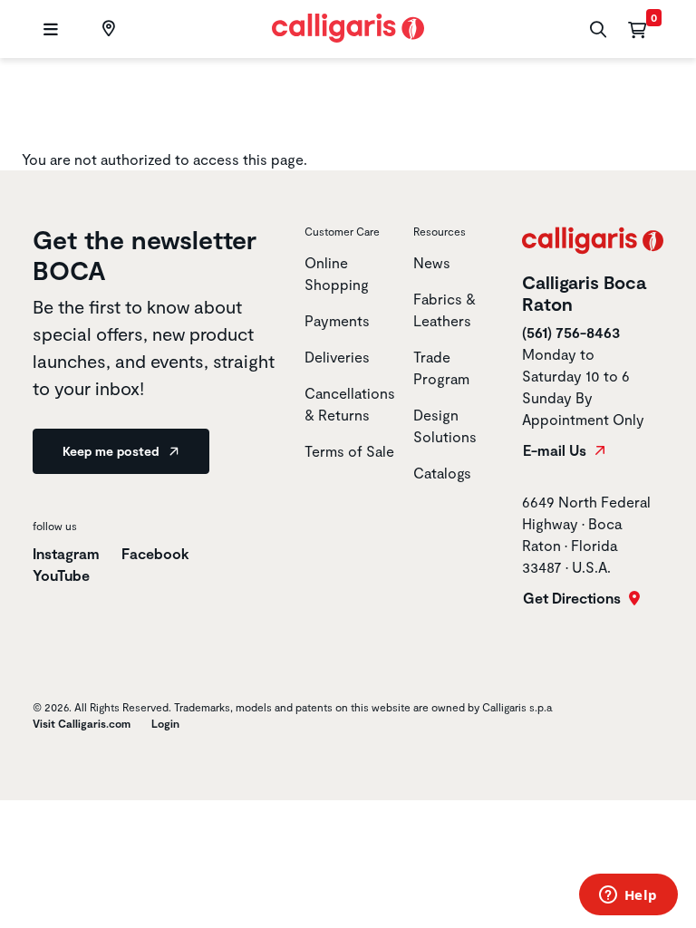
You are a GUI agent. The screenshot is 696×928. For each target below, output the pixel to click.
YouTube (61, 575)
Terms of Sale (349, 450)
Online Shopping (336, 273)
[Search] (596, 29)
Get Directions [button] (573, 598)
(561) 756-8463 (571, 332)
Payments (337, 320)
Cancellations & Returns (349, 403)
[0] (637, 29)
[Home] (348, 25)
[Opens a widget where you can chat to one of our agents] (628, 896)
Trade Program (441, 367)
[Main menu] (48, 29)
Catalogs (442, 472)
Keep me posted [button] (112, 451)
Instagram (66, 553)
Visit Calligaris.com (81, 723)
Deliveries (337, 356)
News (431, 262)
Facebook (155, 553)
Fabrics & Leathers (444, 309)
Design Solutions (445, 425)
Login (165, 723)
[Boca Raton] (106, 29)
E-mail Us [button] (556, 450)
